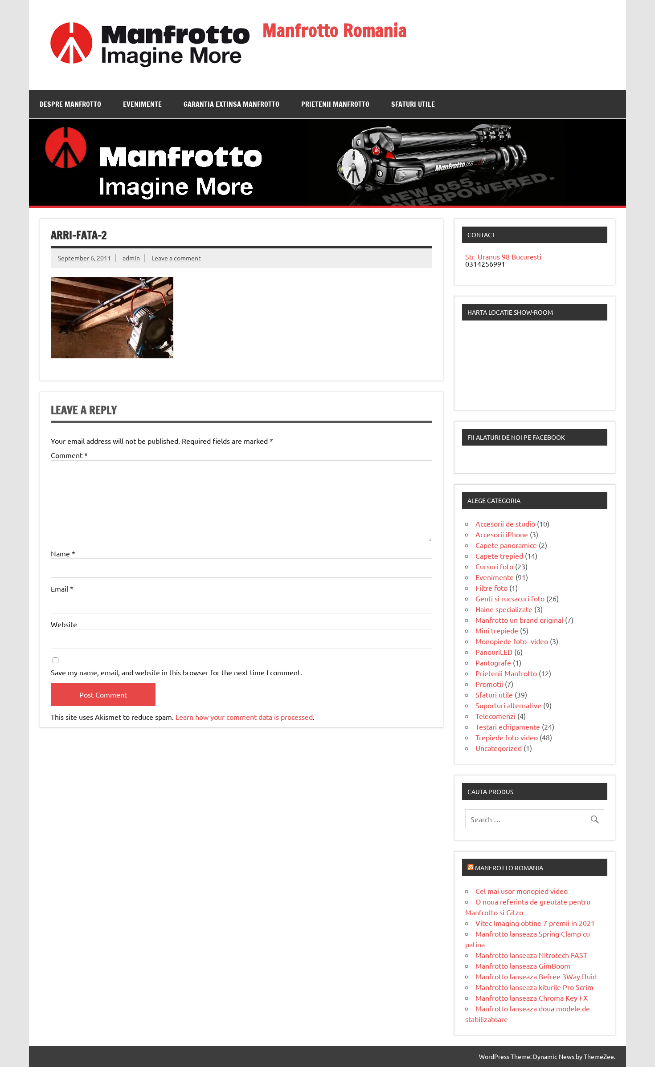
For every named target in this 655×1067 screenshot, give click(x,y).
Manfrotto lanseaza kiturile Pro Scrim (534, 986)
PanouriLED (493, 651)
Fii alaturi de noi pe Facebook (516, 437)
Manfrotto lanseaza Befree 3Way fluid (536, 976)
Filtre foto (491, 587)
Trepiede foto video (506, 737)
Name (63, 553)
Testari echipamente (507, 726)
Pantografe (493, 662)
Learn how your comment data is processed (244, 716)
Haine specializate (503, 608)
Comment (69, 454)
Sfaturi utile (413, 104)
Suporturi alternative (508, 705)
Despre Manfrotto (70, 104)
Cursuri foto (494, 566)
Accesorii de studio (505, 523)
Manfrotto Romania (334, 30)
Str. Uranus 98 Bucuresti (503, 256)
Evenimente (142, 104)
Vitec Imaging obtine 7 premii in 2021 (535, 922)
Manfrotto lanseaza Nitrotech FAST (531, 954)
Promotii (489, 683)
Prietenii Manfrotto (335, 104)
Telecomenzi (495, 715)
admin (131, 258)
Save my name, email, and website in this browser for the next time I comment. (176, 672)
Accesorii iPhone (501, 534)
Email (62, 588)
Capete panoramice (506, 544)
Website (64, 624)
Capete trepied (499, 555)
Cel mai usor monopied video (521, 890)
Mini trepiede (496, 630)
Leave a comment (176, 258)
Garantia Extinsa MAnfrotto (231, 104)
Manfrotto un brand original (519, 619)
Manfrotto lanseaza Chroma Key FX (531, 997)
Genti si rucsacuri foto (509, 598)
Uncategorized (498, 747)
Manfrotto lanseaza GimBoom (522, 965)
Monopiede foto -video (511, 641)
